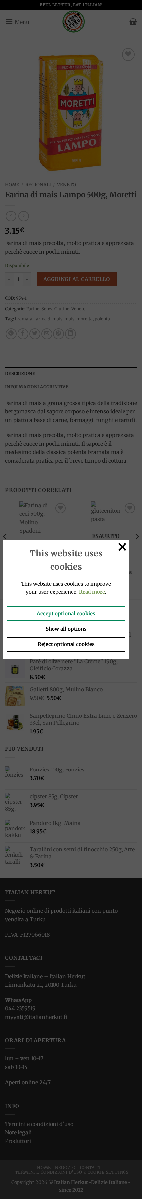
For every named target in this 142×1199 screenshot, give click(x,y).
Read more (92, 592)
